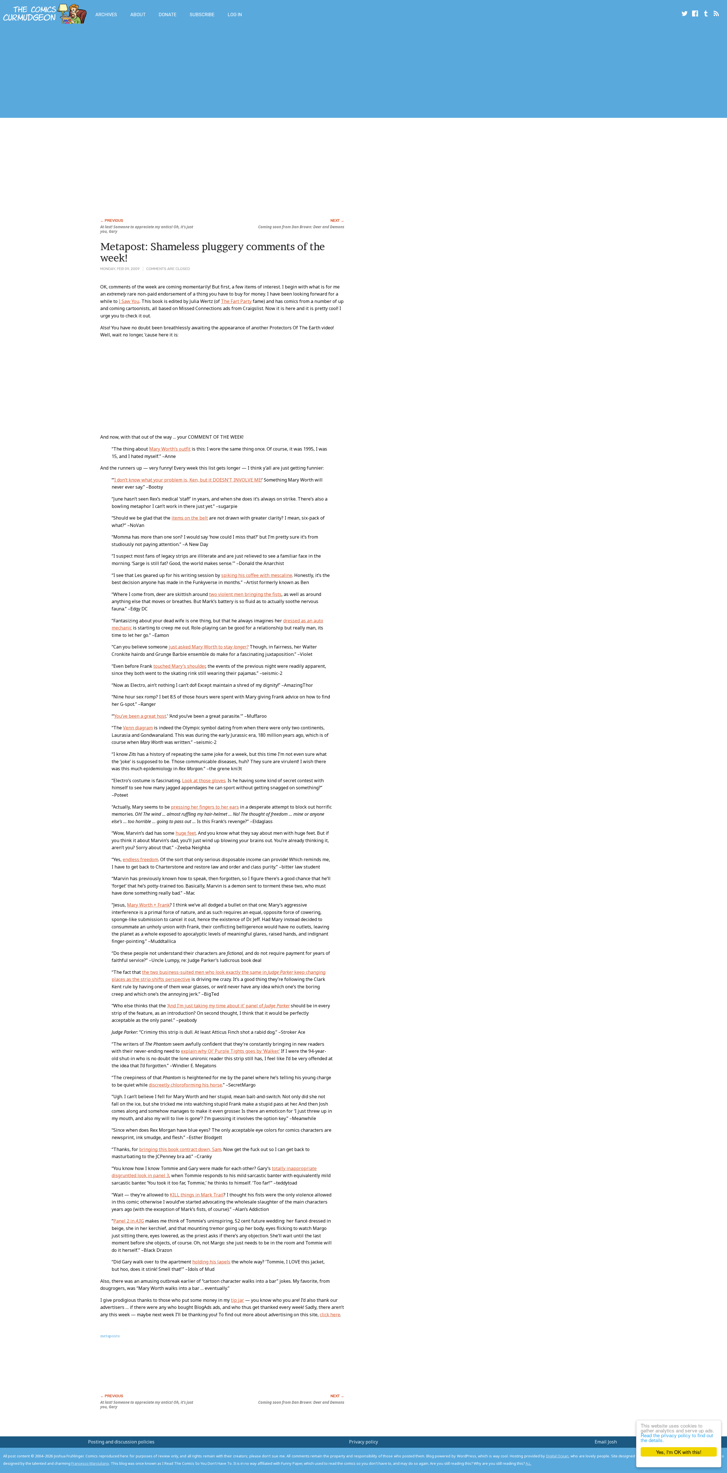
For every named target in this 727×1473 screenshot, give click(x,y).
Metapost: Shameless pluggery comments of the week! (212, 252)
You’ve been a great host (140, 716)
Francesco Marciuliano (90, 1463)
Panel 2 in (128, 1221)
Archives (106, 14)
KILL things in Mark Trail (196, 1195)
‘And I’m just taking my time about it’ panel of (228, 1006)
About (138, 14)
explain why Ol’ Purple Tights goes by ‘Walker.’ (230, 1051)
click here (330, 1314)
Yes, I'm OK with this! (678, 1451)
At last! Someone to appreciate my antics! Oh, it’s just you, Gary (146, 229)
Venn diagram (138, 728)
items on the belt (190, 518)
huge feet (186, 833)
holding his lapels (211, 1262)
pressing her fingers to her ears (205, 807)
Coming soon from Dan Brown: (301, 226)
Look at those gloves (203, 780)
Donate (167, 14)
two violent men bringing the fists (245, 594)
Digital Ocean (557, 1456)
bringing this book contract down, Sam (180, 1149)
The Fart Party (236, 301)
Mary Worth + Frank (148, 905)
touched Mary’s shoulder (179, 666)
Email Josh (606, 1442)
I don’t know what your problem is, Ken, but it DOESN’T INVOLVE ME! (188, 480)
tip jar (237, 1300)
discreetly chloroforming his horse (185, 1085)
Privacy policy (363, 1442)
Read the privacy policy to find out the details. (677, 1437)
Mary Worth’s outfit (170, 449)
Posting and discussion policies (121, 1442)
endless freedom (140, 859)
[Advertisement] (103, 72)
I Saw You (129, 301)
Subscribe (202, 14)
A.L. (528, 1463)
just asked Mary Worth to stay (208, 647)
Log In (235, 14)
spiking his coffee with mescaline (256, 575)
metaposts (110, 1336)
